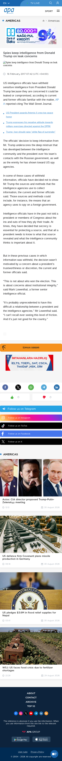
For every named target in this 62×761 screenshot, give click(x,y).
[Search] (50, 3)
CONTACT (31, 697)
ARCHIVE (31, 701)
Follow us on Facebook (19, 434)
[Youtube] (31, 713)
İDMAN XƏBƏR (31, 347)
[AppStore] (41, 740)
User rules (23, 752)
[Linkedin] (41, 713)
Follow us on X (15, 442)
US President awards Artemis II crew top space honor (29, 114)
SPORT (49, 11)
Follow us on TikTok (17, 426)
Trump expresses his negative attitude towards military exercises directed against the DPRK (29, 124)
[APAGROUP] (31, 732)
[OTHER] (57, 11)
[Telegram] (36, 713)
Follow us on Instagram (19, 418)
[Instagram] (21, 713)
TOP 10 (31, 706)
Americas (54, 20)
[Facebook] (16, 713)
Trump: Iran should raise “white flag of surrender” (30, 132)
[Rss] (46, 713)
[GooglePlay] (21, 740)
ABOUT (31, 693)
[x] (26, 713)
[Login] (57, 3)
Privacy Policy (37, 752)
